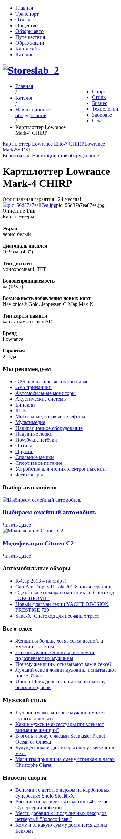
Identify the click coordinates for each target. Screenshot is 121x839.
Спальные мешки (34, 457)
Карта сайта (28, 48)
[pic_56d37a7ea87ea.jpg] (29, 205)
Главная (24, 8)
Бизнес (99, 103)
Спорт (99, 91)
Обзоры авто (29, 31)
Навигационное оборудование (33, 112)
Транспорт (27, 14)
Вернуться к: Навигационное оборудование (51, 155)
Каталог (24, 54)
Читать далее (17, 525)
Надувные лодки (34, 434)
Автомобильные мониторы (45, 393)
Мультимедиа (30, 422)
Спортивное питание (38, 463)
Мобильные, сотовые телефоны (50, 416)
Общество (26, 25)
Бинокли (25, 405)
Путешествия (30, 37)
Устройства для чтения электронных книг (61, 469)
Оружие (24, 451)
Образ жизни (29, 43)
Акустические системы (41, 399)
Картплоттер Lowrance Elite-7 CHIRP (43, 144)
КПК (20, 410)
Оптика (23, 445)
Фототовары (29, 474)
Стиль (99, 97)
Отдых (22, 19)
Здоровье (102, 114)
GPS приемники (33, 387)
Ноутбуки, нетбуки (36, 439)
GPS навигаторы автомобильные (51, 381)
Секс (97, 120)
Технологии (105, 109)
